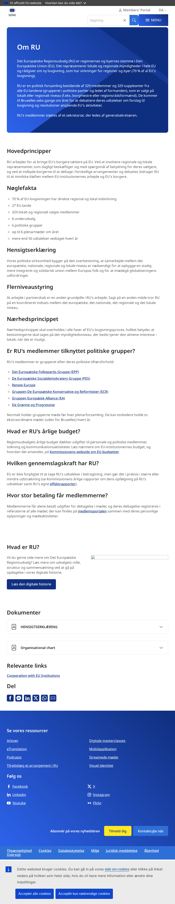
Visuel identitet (101, 765)
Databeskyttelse (71, 851)
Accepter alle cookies (34, 893)
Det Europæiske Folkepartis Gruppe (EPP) (45, 371)
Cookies (45, 851)
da (161, 10)
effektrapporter (63, 484)
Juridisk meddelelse (121, 851)
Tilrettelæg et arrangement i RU (32, 765)
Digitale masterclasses (107, 740)
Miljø (95, 851)
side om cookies (117, 869)
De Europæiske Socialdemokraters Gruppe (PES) (51, 378)
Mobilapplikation (103, 749)
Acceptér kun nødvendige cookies (84, 893)
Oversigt (14, 855)
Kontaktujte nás (150, 831)
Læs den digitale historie (31, 584)
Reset (125, 20)
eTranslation (17, 749)
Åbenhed (151, 851)
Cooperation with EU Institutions (33, 675)
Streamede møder (104, 757)
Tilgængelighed (19, 851)
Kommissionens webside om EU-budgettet (84, 451)
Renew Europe (23, 385)
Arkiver (12, 740)
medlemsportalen (92, 511)
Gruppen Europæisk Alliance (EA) (38, 398)
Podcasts (14, 757)
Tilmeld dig (118, 831)
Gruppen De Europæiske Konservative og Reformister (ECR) (60, 391)
